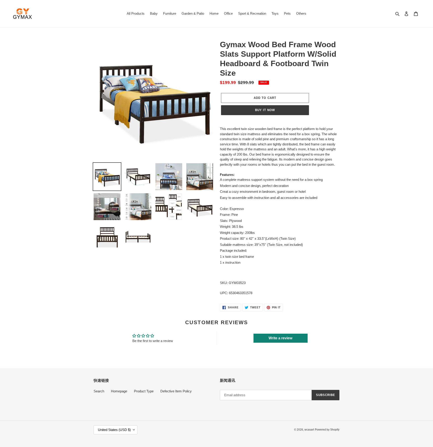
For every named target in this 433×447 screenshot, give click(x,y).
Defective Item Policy (176, 391)
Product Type (144, 391)
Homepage (119, 391)
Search (99, 391)
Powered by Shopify (327, 429)
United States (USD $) (114, 430)
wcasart (309, 429)
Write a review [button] (280, 338)
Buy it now (265, 110)
